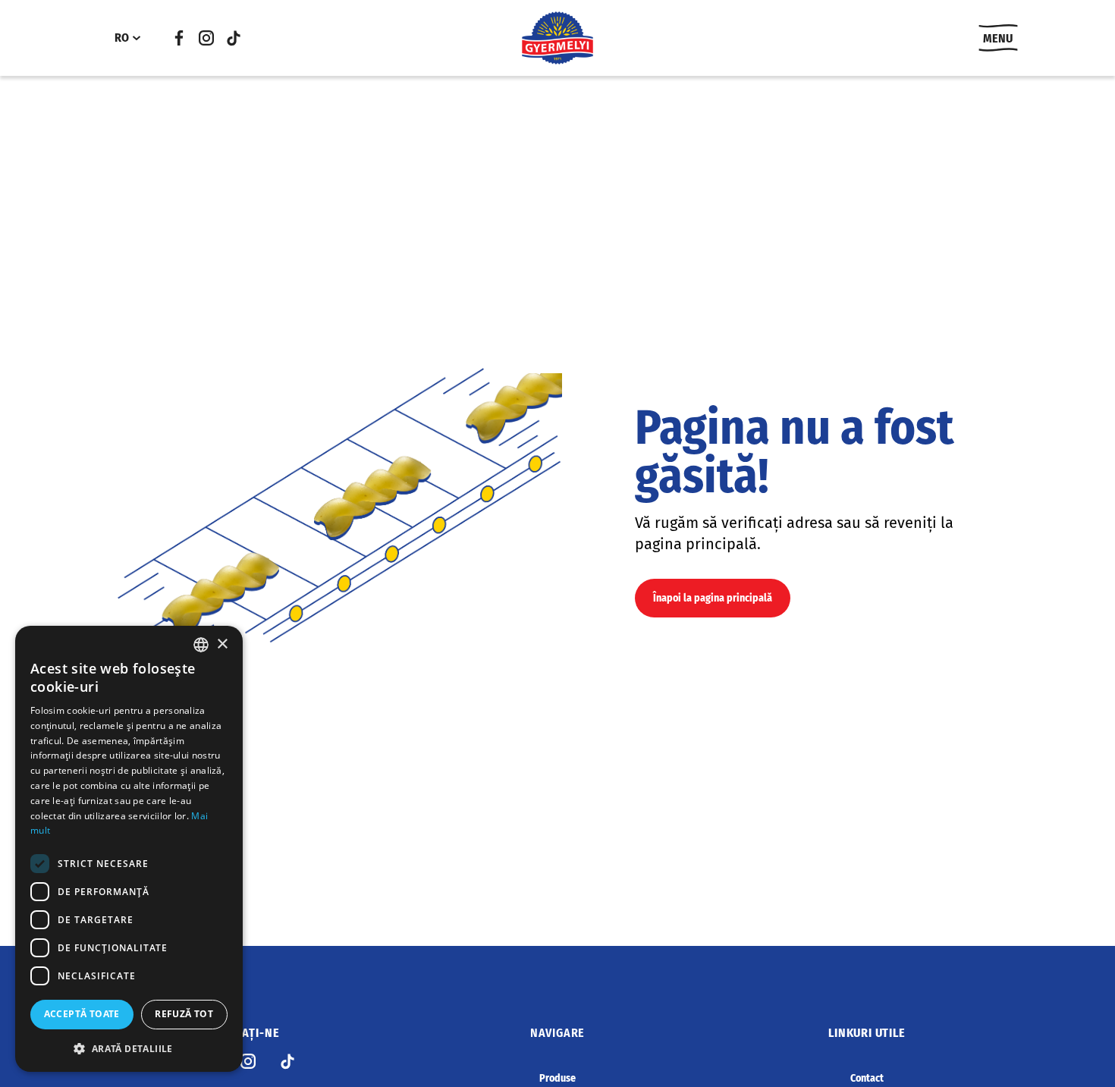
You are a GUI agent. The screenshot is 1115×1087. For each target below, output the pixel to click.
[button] (129, 1048)
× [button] (222, 644)
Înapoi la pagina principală (712, 598)
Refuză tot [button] (184, 1013)
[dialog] (129, 849)
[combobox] (201, 644)
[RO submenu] (136, 37)
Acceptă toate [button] (82, 1013)
